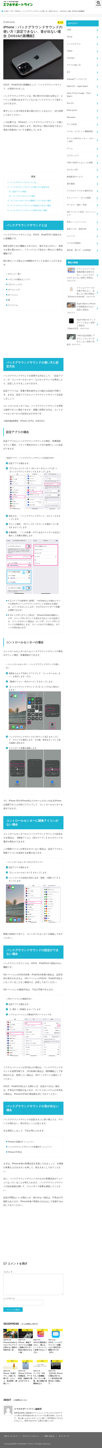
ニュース (71, 236)
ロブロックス (73, 155)
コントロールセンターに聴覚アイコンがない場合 (29, 200)
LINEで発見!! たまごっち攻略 (80, 163)
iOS (68, 72)
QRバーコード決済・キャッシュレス (81, 213)
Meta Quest (72, 110)
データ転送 (72, 124)
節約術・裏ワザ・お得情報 (79, 250)
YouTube (70, 58)
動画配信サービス (75, 177)
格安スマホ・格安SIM (76, 229)
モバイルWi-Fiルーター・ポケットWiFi (81, 139)
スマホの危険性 (74, 243)
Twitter (70, 51)
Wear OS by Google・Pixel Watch (79, 94)
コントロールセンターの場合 (22, 196)
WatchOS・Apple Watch (77, 86)
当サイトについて (11, 1436)
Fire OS (70, 103)
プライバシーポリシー (31, 1436)
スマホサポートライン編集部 (28, 1409)
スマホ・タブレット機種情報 (80, 131)
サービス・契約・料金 (77, 205)
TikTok (69, 37)
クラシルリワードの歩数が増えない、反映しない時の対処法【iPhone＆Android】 (81, 292)
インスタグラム (74, 44)
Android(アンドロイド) (77, 79)
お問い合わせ (49, 1436)
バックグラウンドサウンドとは (22, 182)
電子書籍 (71, 184)
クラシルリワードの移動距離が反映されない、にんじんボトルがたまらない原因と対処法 (81, 275)
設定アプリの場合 (17, 192)
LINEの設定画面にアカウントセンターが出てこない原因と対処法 (81, 340)
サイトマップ (64, 1436)
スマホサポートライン (25, 1444)
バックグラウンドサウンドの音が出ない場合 (27, 210)
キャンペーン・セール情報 (79, 198)
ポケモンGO (72, 170)
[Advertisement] (33, 154)
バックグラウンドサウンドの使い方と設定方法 (28, 187)
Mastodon (71, 117)
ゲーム (70, 148)
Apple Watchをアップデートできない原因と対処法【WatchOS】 (81, 324)
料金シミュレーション (77, 222)
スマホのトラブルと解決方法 (80, 191)
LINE (69, 30)
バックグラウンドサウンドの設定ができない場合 (29, 205)
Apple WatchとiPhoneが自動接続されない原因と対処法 (81, 308)
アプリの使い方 (74, 65)
